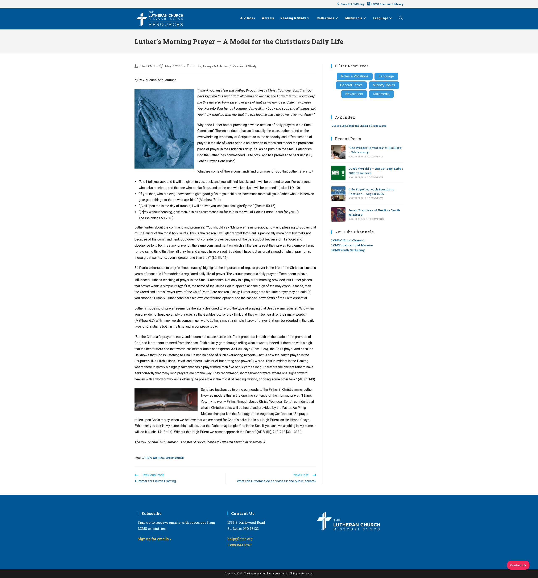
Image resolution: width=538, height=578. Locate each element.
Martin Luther (175, 458)
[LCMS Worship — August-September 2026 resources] (338, 173)
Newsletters (354, 94)
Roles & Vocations (354, 76)
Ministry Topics (384, 85)
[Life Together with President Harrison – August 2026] (338, 193)
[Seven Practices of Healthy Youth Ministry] (338, 214)
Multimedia (381, 94)
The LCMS (147, 66)
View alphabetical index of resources (358, 126)
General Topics (351, 85)
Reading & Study (245, 66)
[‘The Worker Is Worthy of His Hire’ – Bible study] (338, 152)
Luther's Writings (153, 458)
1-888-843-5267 (239, 545)
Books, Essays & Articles (210, 66)
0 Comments (376, 156)
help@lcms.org (240, 539)
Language (386, 76)
